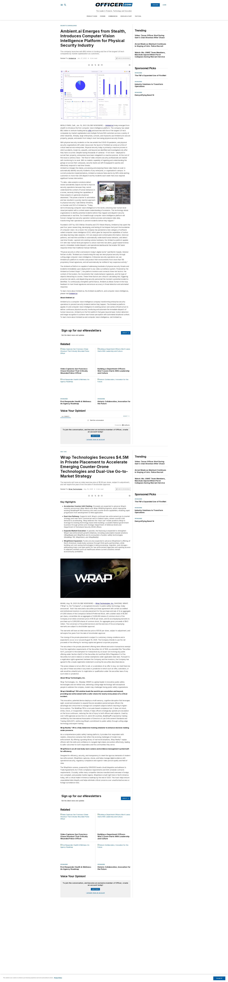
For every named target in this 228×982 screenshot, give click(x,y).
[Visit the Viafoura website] (126, 425)
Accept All (219, 978)
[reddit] (98, 65)
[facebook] (89, 65)
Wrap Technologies (75, 489)
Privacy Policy (58, 977)
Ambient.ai (72, 58)
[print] (129, 65)
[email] (102, 65)
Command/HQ (113, 16)
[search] (65, 5)
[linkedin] (92, 65)
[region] (95, 421)
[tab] (65, 416)
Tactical (138, 16)
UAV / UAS (63, 451)
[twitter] (95, 65)
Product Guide (92, 16)
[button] (61, 5)
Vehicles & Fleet (126, 16)
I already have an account (95, 439)
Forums (102, 16)
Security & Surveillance (68, 25)
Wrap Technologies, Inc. (104, 603)
